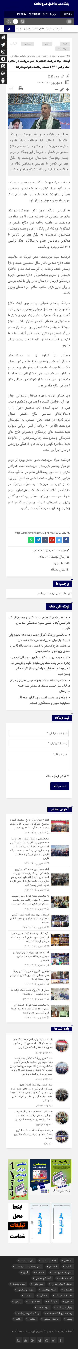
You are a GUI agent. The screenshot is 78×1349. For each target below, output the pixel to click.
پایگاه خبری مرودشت (28, 1313)
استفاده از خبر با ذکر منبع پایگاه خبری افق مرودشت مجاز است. (42, 1331)
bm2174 (44, 557)
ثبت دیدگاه (59, 786)
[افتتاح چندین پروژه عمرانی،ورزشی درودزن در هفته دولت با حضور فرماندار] (39, 958)
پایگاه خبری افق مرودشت (59, 1313)
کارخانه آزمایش (51, 1319)
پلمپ (69, 1319)
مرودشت (62, 48)
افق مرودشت (27, 1260)
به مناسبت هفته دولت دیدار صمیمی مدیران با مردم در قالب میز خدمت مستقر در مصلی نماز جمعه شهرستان (40, 685)
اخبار (47, 44)
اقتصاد (69, 1266)
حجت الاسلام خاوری (62, 1284)
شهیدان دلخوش (26, 1290)
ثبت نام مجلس (43, 1278)
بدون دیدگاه (58, 570)
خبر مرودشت (19, 1284)
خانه (65, 44)
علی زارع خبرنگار (64, 1296)
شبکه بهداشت (49, 1290)
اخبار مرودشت (49, 1260)
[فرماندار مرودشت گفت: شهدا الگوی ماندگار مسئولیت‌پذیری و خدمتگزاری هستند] (39, 921)
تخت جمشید (65, 1278)
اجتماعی (68, 1260)
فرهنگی (43, 1296)
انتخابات (40, 1272)
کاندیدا (32, 1319)
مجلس (28, 1296)
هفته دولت (34, 1301)
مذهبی (68, 1301)
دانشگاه (68, 1290)
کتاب (18, 1319)
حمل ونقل (38, 1284)
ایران (25, 1272)
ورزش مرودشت (64, 1307)
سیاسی (28, 44)
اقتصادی (53, 1266)
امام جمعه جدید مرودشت (28, 1266)
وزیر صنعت (43, 1307)
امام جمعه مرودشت (62, 1272)
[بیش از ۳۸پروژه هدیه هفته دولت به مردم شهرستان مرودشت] (39, 994)
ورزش (18, 1301)
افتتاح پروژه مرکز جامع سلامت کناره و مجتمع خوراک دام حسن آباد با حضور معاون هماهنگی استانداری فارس (39, 623)
